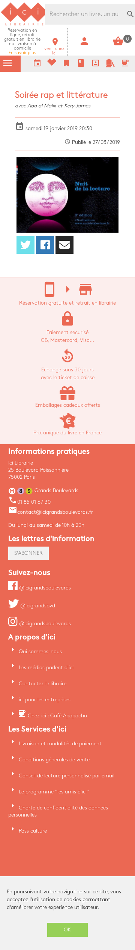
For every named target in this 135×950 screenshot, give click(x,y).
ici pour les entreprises (44, 699)
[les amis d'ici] (110, 65)
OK (67, 929)
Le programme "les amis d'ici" (54, 791)
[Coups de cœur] (51, 64)
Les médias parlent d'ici (46, 667)
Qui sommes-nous (40, 651)
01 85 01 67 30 (29, 502)
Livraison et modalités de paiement (60, 743)
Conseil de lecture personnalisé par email (66, 775)
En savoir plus (22, 41)
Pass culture (33, 830)
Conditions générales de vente (54, 759)
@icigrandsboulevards (44, 587)
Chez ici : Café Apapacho (57, 715)
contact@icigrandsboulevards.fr (50, 512)
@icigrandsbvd (37, 605)
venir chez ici (54, 48)
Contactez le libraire (42, 683)
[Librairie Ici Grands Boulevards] (24, 24)
